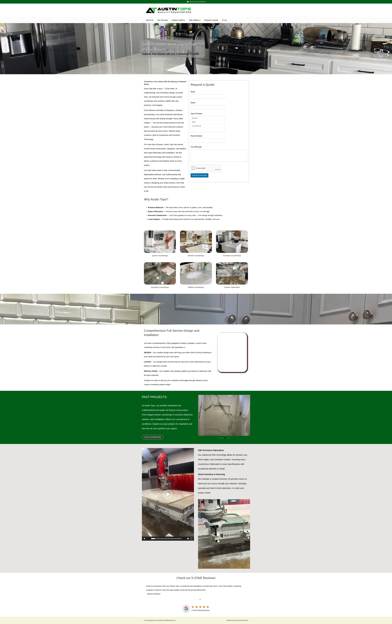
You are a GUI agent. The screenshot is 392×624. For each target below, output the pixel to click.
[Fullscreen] (191, 539)
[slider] (166, 538)
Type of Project (196, 114)
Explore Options (178, 20)
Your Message (196, 147)
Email (193, 103)
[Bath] (207, 122)
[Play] (145, 539)
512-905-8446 (201, 1)
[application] (168, 494)
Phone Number (196, 136)
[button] (168, 494)
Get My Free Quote (199, 175)
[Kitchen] (207, 118)
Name (193, 92)
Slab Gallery (194, 20)
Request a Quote (211, 20)
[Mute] (188, 539)
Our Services (162, 20)
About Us (149, 20)
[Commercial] (207, 126)
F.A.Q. (224, 20)
